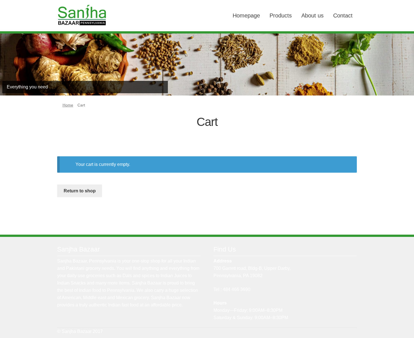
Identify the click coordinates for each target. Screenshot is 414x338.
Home (68, 105)
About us (312, 15)
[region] (207, 65)
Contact (343, 15)
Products (281, 15)
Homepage (246, 15)
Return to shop (80, 190)
